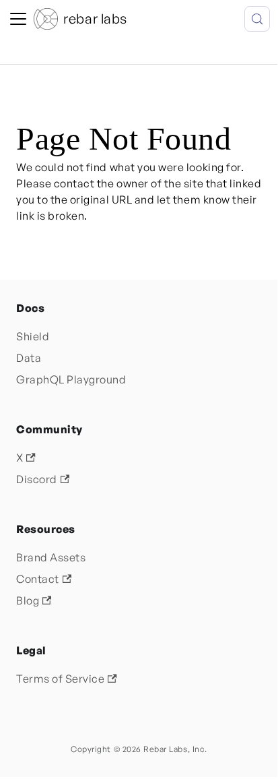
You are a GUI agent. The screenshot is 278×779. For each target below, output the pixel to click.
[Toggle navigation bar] (18, 19)
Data (28, 358)
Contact (37, 579)
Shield (32, 336)
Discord (36, 479)
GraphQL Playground (71, 379)
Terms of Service (60, 678)
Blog (27, 600)
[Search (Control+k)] (257, 19)
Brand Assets (50, 557)
